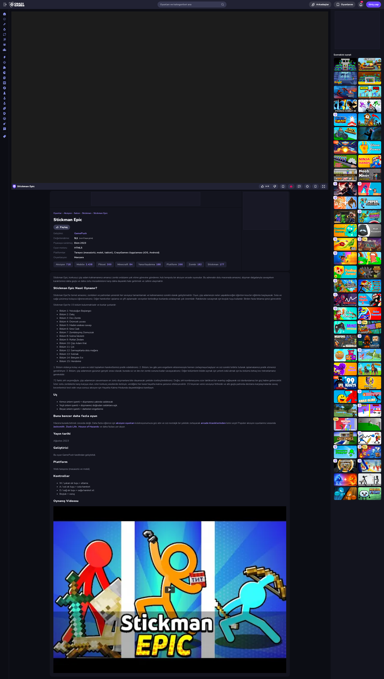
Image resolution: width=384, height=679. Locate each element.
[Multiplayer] (4, 44)
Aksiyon (68, 213)
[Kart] (4, 77)
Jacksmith (58, 426)
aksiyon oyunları (125, 423)
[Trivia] (4, 128)
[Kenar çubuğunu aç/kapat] (4, 4)
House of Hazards (88, 426)
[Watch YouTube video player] (170, 589)
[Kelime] (4, 82)
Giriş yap (374, 4)
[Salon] (4, 98)
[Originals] (4, 39)
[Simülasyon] (4, 103)
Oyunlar (57, 213)
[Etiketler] (4, 136)
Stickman (86, 213)
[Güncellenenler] (4, 34)
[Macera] (4, 88)
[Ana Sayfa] (4, 14)
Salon (77, 213)
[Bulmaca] (4, 67)
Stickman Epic (100, 213)
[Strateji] (4, 113)
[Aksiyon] (4, 57)
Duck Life (71, 426)
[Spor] (4, 108)
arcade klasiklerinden (213, 423)
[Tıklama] (4, 123)
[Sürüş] (4, 118)
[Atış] (4, 62)
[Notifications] (361, 5)
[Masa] (4, 93)
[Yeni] (4, 24)
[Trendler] (4, 29)
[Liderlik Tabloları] (4, 49)
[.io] (4, 72)
